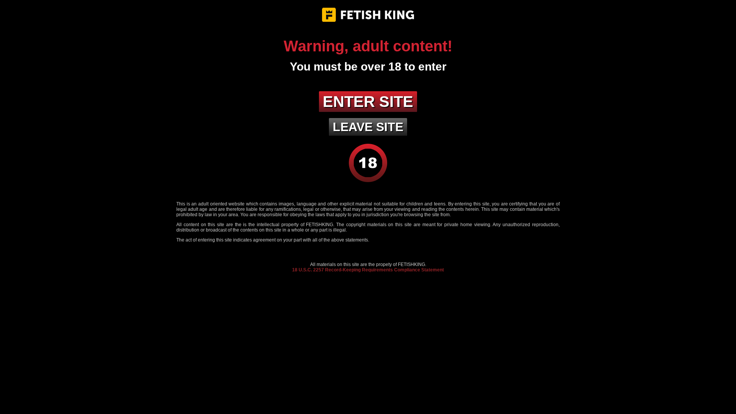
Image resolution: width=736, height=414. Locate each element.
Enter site (368, 101)
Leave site (368, 127)
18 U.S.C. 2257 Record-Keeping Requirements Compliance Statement (368, 270)
